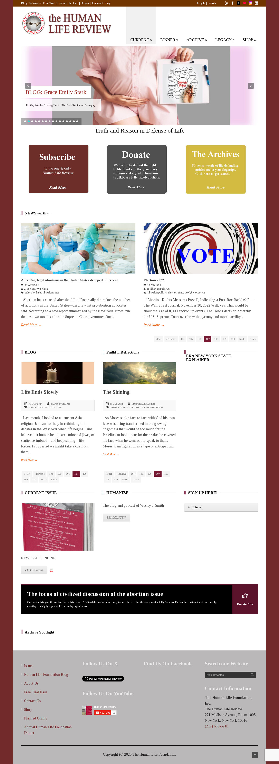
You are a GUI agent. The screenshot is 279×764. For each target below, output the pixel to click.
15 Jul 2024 (116, 404)
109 (224, 339)
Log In (201, 3)
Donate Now (245, 604)
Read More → (31, 325)
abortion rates (51, 292)
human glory (119, 407)
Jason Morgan (60, 404)
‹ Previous (171, 339)
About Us (31, 683)
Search (212, 3)
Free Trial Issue (35, 692)
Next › (242, 339)
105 (191, 339)
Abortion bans (33, 292)
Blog (24, 3)
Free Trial (49, 3)
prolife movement (195, 292)
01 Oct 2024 (35, 404)
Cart (75, 3)
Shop (28, 710)
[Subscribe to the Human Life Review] (58, 169)
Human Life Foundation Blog (46, 675)
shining (134, 407)
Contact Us (64, 3)
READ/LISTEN (116, 517)
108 (216, 339)
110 (233, 339)
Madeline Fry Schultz (36, 288)
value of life (52, 407)
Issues (28, 666)
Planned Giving (101, 3)
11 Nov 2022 (154, 285)
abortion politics (157, 292)
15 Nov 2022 (32, 285)
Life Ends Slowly (39, 392)
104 (182, 339)
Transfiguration (151, 407)
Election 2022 (154, 280)
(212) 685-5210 (216, 726)
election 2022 (175, 292)
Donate (85, 3)
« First (158, 339)
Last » (253, 339)
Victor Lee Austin (143, 404)
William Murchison (158, 288)
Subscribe (35, 3)
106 (199, 339)
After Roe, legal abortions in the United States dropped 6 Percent (69, 280)
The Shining (116, 392)
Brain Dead (36, 407)
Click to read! (34, 570)
